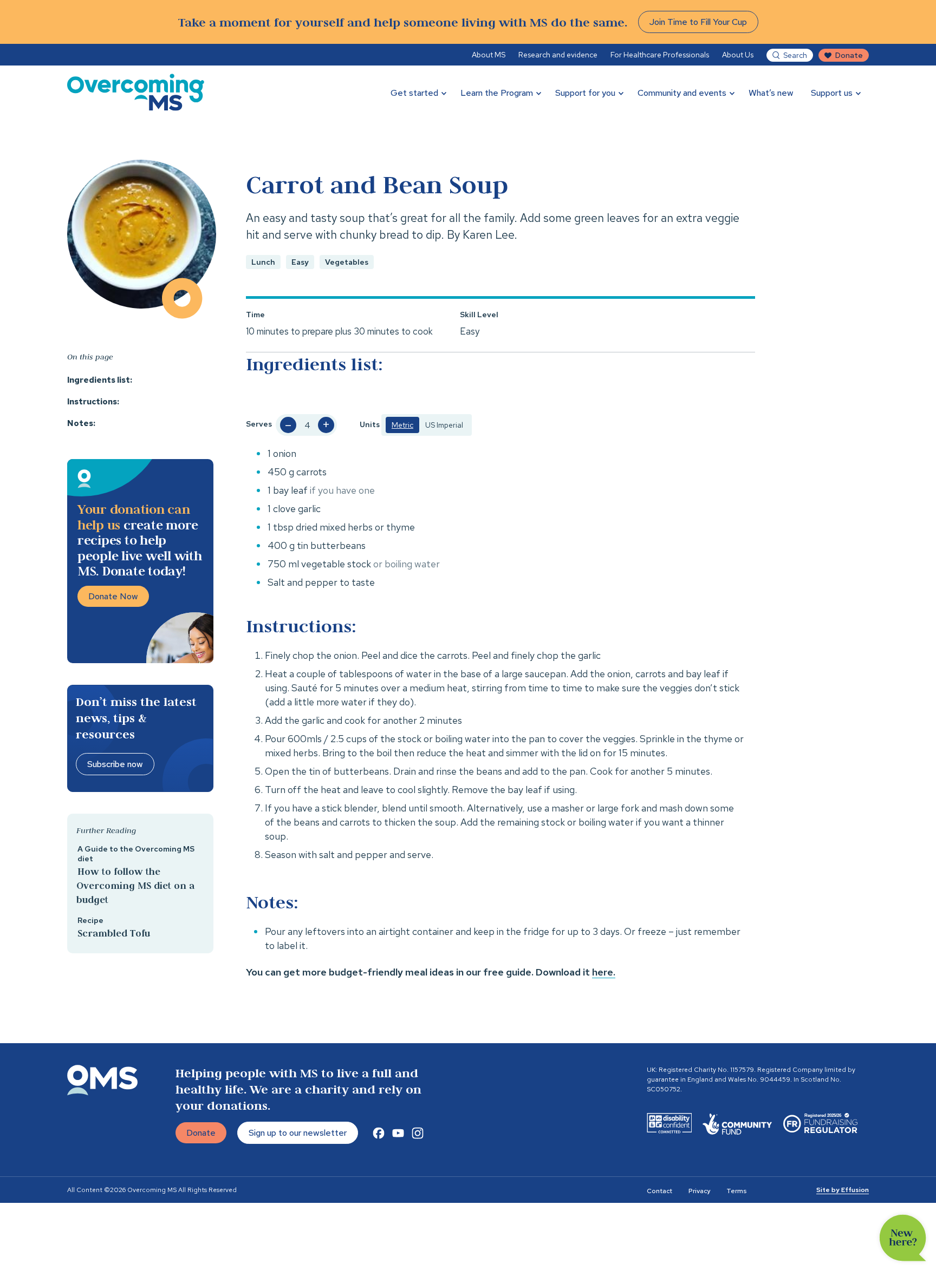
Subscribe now (115, 764)
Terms (736, 1191)
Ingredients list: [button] (99, 380)
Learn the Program (496, 93)
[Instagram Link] (418, 1133)
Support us (832, 93)
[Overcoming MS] (135, 92)
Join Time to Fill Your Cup (698, 22)
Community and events (682, 93)
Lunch (263, 262)
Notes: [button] (81, 423)
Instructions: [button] (93, 401)
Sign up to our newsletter (298, 1132)
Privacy (699, 1191)
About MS (488, 55)
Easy (300, 262)
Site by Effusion (842, 1190)
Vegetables (346, 262)
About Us (737, 55)
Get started (414, 93)
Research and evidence (557, 55)
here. (603, 972)
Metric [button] (402, 425)
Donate (849, 55)
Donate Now (113, 596)
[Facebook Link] (379, 1133)
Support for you (585, 93)
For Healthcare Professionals (659, 55)
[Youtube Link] (398, 1133)
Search (795, 55)
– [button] (288, 425)
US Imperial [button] (444, 425)
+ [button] (326, 425)
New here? (903, 1238)
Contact (659, 1191)
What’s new (771, 93)
